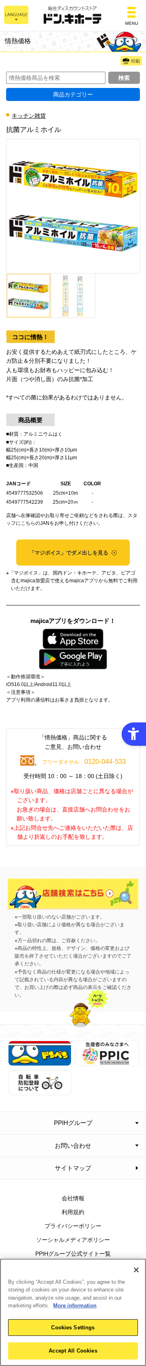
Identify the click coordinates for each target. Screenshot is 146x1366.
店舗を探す (73, 893)
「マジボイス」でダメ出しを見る (69, 553)
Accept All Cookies (73, 1351)
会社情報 (73, 1198)
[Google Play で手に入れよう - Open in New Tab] (73, 659)
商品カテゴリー (73, 94)
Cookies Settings (72, 1327)
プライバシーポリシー (73, 1226)
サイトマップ (73, 1167)
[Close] (136, 1270)
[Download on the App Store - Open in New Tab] (73, 639)
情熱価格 (18, 40)
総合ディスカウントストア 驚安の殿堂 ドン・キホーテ (73, 16)
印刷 (135, 61)
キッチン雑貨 (29, 115)
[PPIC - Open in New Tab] (107, 1061)
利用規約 (73, 1212)
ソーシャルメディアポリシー (73, 1240)
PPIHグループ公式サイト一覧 (73, 1253)
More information (75, 1305)
